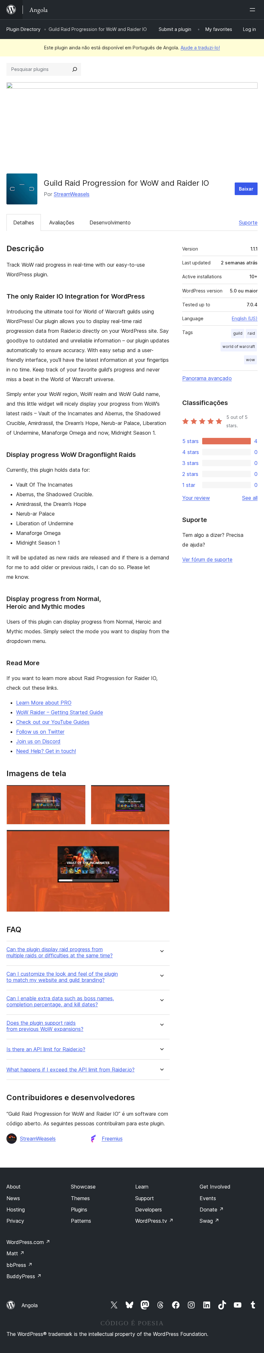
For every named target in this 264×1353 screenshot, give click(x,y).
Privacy (15, 1221)
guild (237, 333)
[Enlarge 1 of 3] (77, 793)
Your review (196, 498)
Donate (212, 1209)
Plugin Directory (23, 29)
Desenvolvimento (110, 222)
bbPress (19, 1265)
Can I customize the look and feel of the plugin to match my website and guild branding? (62, 977)
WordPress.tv (154, 1221)
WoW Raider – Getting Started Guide (59, 712)
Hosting (15, 1209)
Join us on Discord (38, 741)
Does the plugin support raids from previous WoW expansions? (44, 1026)
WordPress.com (28, 1242)
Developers (148, 1209)
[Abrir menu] (253, 9)
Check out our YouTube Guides (53, 722)
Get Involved (215, 1186)
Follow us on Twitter (40, 731)
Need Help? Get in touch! (46, 751)
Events (208, 1198)
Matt (15, 1253)
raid (251, 333)
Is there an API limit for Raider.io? (45, 1049)
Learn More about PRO (43, 702)
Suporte (248, 222)
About (13, 1186)
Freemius (112, 1138)
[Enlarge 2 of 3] (161, 793)
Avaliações (61, 222)
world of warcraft (238, 346)
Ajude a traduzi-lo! (200, 47)
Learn (141, 1186)
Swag (209, 1221)
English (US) (245, 318)
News (13, 1198)
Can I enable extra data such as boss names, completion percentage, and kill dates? (60, 1001)
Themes (80, 1198)
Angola (30, 1305)
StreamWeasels (72, 194)
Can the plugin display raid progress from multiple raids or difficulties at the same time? (59, 952)
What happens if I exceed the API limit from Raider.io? (70, 1070)
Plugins (79, 1209)
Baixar (246, 189)
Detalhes (23, 222)
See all (250, 498)
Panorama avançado (207, 378)
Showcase (83, 1186)
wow (250, 359)
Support (144, 1198)
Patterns (81, 1221)
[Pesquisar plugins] (74, 69)
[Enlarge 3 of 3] (161, 838)
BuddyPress (24, 1276)
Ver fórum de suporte (207, 559)
